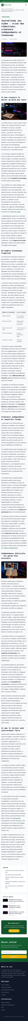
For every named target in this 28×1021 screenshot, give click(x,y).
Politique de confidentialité (7, 1005)
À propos (3, 994)
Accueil (2, 8)
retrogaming (17, 818)
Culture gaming (9, 8)
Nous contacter (14, 930)
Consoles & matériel (6, 987)
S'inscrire (14, 956)
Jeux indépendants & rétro (7, 989)
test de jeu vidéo (15, 212)
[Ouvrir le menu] (26, 5)
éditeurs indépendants (11, 548)
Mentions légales (5, 1002)
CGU (2, 1007)
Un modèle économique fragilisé (13, 874)
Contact (3, 1009)
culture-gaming (5, 17)
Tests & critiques (5, 984)
